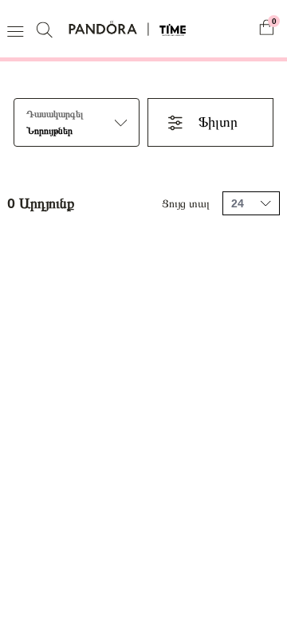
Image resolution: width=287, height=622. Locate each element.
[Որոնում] (46, 29)
